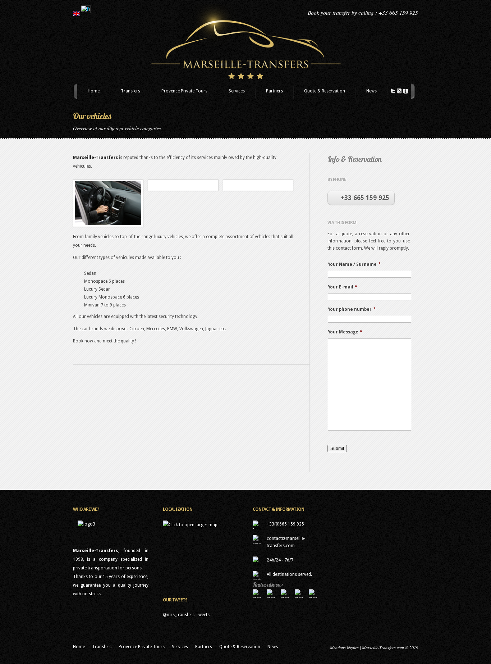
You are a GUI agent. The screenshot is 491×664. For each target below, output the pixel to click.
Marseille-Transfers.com (383, 647)
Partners (274, 91)
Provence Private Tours (184, 91)
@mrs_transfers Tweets (186, 614)
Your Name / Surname (354, 264)
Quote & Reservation (324, 91)
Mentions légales (344, 647)
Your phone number (352, 309)
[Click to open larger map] (190, 524)
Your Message (345, 332)
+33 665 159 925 (365, 197)
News (371, 91)
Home (94, 91)
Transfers (130, 91)
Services (237, 91)
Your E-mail (342, 287)
